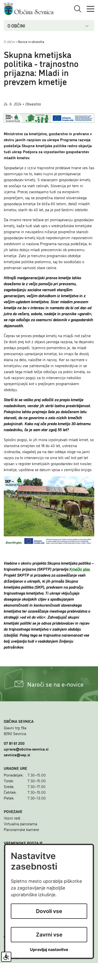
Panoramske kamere (21, 829)
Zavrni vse (49, 935)
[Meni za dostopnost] (6, 957)
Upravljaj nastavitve (49, 949)
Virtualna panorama (20, 824)
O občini (9, 41)
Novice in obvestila (31, 41)
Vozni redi (12, 818)
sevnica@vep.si (17, 755)
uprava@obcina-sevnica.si (26, 749)
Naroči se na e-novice (55, 684)
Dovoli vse (49, 911)
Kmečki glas (79, 569)
